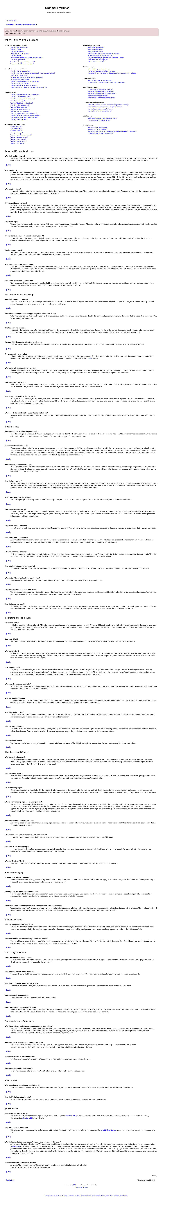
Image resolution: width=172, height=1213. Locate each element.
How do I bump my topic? (18, 119)
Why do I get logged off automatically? (22, 62)
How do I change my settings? (20, 71)
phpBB (88, 358)
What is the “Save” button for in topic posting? (25, 115)
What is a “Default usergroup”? (98, 60)
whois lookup (15, 1146)
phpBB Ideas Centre (108, 1130)
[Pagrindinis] (24, 10)
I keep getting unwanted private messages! (102, 71)
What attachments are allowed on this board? (102, 118)
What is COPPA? (16, 49)
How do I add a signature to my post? (22, 99)
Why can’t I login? (16, 55)
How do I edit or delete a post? (20, 97)
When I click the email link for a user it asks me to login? (28, 87)
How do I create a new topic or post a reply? (24, 95)
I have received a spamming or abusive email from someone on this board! (112, 73)
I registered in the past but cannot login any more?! (26, 58)
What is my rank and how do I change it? (23, 85)
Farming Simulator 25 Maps (52, 1195)
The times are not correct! (18, 75)
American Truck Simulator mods (91, 1195)
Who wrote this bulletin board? (98, 127)
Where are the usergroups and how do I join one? (104, 53)
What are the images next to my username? (24, 81)
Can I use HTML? (16, 129)
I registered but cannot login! (19, 53)
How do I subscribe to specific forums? (100, 109)
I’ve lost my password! (17, 60)
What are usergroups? (95, 51)
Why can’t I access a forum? (19, 107)
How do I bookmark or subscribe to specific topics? (104, 107)
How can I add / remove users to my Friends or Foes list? (107, 82)
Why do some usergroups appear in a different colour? (105, 58)
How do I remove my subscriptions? (100, 111)
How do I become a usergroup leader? (100, 55)
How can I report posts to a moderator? (23, 113)
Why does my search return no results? (101, 91)
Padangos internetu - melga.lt (71, 1195)
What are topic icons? (17, 143)
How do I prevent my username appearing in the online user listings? (32, 73)
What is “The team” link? (96, 62)
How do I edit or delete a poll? (20, 105)
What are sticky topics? (18, 139)
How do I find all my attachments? (99, 120)
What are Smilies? (16, 131)
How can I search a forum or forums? (100, 89)
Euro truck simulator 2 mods (119, 1195)
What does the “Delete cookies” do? (22, 64)
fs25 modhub (105, 1195)
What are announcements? (19, 137)
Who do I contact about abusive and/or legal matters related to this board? (112, 131)
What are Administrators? (96, 47)
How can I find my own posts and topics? (101, 97)
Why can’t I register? (17, 51)
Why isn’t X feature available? (97, 129)
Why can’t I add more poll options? (21, 103)
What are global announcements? (21, 135)
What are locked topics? (18, 141)
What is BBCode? (16, 127)
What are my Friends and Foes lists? (100, 80)
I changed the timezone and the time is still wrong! (26, 77)
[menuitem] (15, 20)
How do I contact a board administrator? (101, 133)
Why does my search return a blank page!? (102, 93)
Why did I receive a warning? (19, 111)
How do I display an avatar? (19, 83)
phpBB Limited (71, 1116)
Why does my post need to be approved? (23, 117)
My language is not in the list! (19, 79)
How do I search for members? (98, 95)
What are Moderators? (95, 49)
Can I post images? (16, 133)
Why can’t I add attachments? (20, 109)
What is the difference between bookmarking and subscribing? (108, 105)
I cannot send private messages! (98, 69)
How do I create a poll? (17, 101)
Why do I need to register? (19, 47)
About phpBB (27, 1118)
